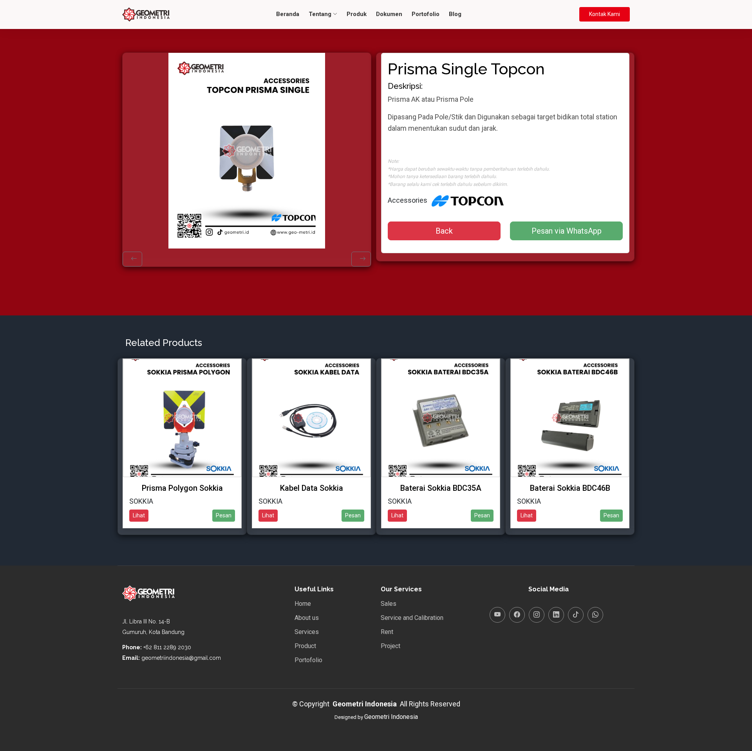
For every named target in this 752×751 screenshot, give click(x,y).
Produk (357, 14)
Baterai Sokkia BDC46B (570, 488)
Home (303, 604)
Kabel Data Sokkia (311, 488)
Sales (388, 604)
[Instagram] (536, 615)
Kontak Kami (604, 14)
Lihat (139, 515)
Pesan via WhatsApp (566, 231)
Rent (387, 632)
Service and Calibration (412, 618)
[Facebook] (517, 615)
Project (390, 646)
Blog (455, 14)
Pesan (223, 515)
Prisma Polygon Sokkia (182, 488)
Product (305, 646)
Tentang (321, 14)
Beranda (287, 14)
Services (307, 632)
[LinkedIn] (556, 615)
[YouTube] (497, 615)
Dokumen (389, 14)
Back (444, 231)
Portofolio (425, 14)
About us (307, 618)
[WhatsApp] (595, 615)
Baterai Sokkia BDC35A (440, 488)
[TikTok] (576, 615)
